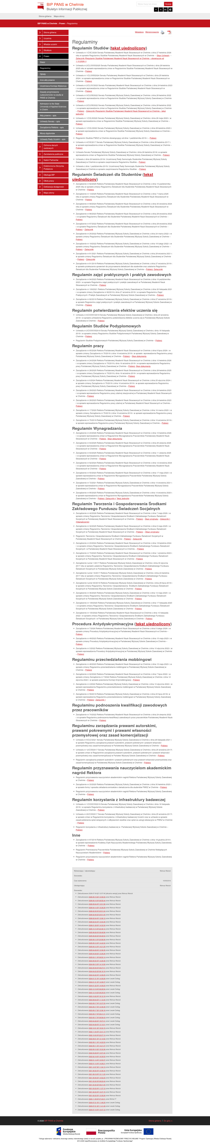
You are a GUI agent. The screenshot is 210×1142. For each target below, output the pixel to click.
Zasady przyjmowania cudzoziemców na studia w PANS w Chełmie (51, 94)
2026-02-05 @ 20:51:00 (97, 914)
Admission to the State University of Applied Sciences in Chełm (53, 106)
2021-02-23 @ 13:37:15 (97, 1092)
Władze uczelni (50, 44)
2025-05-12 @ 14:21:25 (97, 946)
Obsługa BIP (49, 174)
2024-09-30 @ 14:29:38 (97, 961)
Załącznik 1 (101, 699)
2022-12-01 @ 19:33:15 (97, 1028)
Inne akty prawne (47, 80)
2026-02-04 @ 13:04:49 (97, 922)
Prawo (46, 56)
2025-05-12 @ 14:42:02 (97, 943)
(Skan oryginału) (152, 531)
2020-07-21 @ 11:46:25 (97, 1102)
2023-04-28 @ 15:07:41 (97, 1021)
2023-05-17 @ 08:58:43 (97, 1017)
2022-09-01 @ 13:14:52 (97, 1039)
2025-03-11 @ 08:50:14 (97, 957)
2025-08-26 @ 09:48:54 (97, 936)
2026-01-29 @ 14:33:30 (97, 925)
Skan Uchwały (163, 55)
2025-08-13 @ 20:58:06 (97, 939)
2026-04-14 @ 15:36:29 (97, 907)
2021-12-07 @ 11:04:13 (97, 1067)
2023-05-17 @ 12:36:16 (97, 1010)
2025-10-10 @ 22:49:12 (97, 929)
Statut (42, 62)
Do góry (167, 1120)
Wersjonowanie (152, 32)
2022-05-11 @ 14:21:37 (97, 1046)
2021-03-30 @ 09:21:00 (97, 1085)
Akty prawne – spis (48, 115)
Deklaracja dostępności (54, 186)
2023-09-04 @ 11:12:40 (97, 1000)
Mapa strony (59, 16)
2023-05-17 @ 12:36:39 (97, 1007)
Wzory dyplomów (47, 133)
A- (156, 9)
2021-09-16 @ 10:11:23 (97, 1074)
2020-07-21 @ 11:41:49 (97, 1106)
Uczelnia (47, 38)
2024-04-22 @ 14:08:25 (97, 975)
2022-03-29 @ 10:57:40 (97, 1053)
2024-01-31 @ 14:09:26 (97, 978)
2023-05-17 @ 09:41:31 (97, 1014)
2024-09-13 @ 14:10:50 (97, 964)
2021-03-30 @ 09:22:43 (97, 1081)
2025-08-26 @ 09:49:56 (97, 932)
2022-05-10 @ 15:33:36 (97, 1049)
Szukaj (168, 4)
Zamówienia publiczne (53, 154)
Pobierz (88, 71)
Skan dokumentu (139, 356)
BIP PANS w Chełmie (53, 1120)
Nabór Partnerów (51, 160)
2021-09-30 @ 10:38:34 (97, 1071)
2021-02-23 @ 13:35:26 (97, 1095)
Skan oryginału (151, 519)
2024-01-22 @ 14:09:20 (97, 985)
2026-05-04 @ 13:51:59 (97, 904)
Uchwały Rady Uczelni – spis (52, 139)
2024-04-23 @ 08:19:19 (97, 971)
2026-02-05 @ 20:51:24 (97, 911)
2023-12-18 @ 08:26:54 (97, 989)
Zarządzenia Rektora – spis (52, 127)
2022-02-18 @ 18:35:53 (97, 1056)
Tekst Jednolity (123, 498)
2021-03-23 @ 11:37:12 (97, 1088)
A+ (165, 9)
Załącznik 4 (110, 498)
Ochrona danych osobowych (51, 146)
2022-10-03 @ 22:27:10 (97, 1035)
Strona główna (45, 16)
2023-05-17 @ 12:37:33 (97, 1003)
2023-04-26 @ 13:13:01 (97, 1024)
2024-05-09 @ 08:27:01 (97, 968)
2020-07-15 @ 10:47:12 (97, 1109)
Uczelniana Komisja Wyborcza (53, 86)
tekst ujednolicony (128, 48)
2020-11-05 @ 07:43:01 (97, 1099)
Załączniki (89, 249)
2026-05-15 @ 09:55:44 (97, 900)
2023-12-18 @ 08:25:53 (97, 992)
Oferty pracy (49, 180)
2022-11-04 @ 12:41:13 (97, 1032)
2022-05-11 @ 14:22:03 (97, 1042)
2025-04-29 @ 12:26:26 (97, 953)
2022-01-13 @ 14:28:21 (97, 1063)
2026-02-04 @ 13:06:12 (97, 918)
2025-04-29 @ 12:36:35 (97, 950)
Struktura (47, 50)
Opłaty (43, 74)
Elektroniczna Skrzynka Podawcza (54, 167)
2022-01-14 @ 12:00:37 (97, 1060)
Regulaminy (45, 68)
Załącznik (89, 229)
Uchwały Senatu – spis (50, 121)
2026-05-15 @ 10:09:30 (97, 897)
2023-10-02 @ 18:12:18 (97, 996)
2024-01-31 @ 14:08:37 (97, 982)
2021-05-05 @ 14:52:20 (97, 1078)
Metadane (139, 32)
